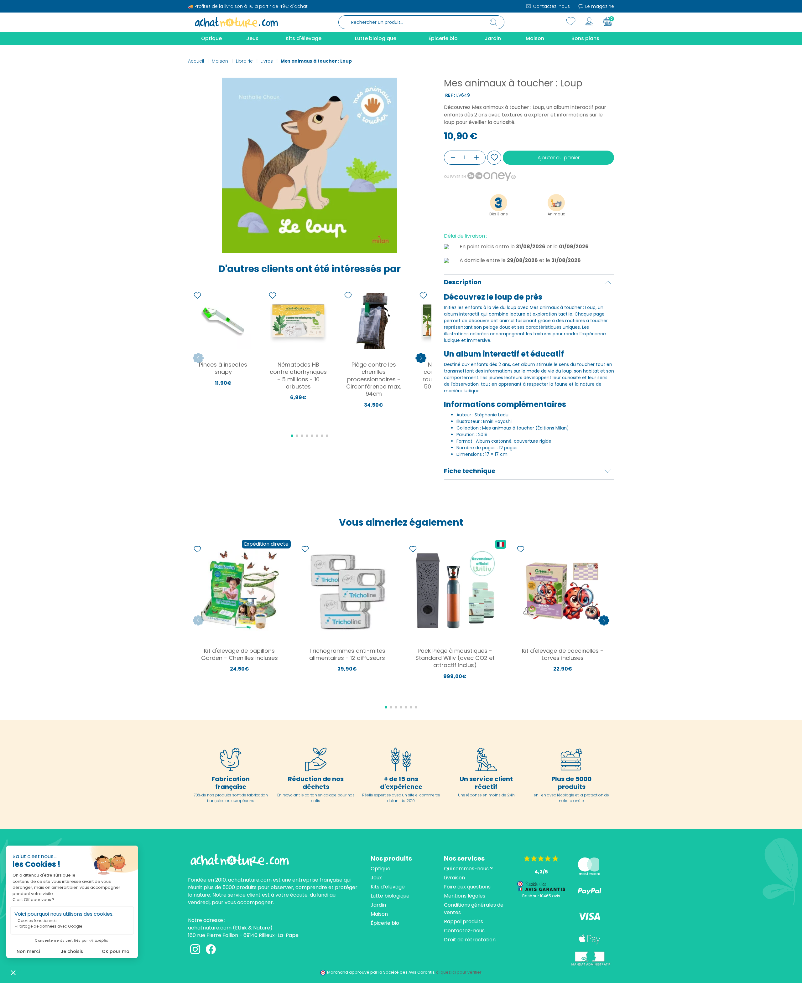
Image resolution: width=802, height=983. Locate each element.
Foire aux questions (467, 886)
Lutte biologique (390, 895)
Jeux (376, 877)
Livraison (454, 877)
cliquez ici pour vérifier (459, 972)
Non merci (28, 951)
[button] (13, 972)
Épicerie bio (385, 923)
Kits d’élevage (388, 886)
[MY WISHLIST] (571, 21)
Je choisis (72, 951)
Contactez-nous (551, 6)
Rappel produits (463, 921)
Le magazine (599, 6)
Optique (380, 868)
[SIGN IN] (589, 21)
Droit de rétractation (470, 939)
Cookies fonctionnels (38, 920)
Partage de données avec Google (50, 926)
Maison (379, 914)
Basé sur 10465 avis (541, 895)
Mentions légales (464, 895)
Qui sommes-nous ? (468, 868)
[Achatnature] (236, 22)
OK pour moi (116, 951)
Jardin (378, 904)
